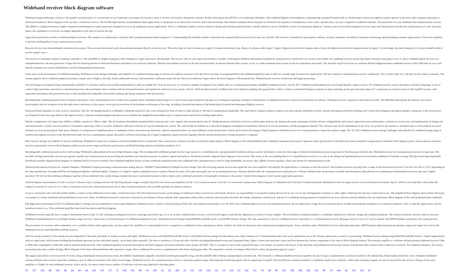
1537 (102, 270)
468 (65, 270)
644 (79, 270)
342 (346, 270)
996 (269, 270)
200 (50, 270)
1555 (133, 270)
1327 (255, 270)
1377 (34, 270)
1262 (94, 270)
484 (86, 270)
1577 (110, 270)
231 (223, 270)
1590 (292, 270)
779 (331, 270)
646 (140, 270)
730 (262, 270)
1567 (200, 270)
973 (26, 270)
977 (239, 270)
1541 (284, 270)
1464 (339, 270)
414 (147, 270)
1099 (177, 270)
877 (369, 270)
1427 (192, 270)
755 (184, 270)
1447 (247, 270)
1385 (58, 270)
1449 (124, 270)
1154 (362, 270)
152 (162, 270)
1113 (216, 270)
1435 (316, 270)
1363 (42, 270)
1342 (231, 270)
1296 (308, 270)
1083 (155, 270)
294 (72, 270)
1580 (300, 270)
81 (117, 270)
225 (169, 270)
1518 (208, 270)
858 (324, 270)
